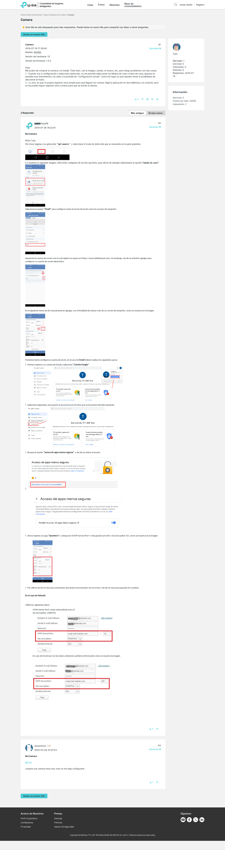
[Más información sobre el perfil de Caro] (185, 47)
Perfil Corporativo (29, 818)
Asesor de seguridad (64, 826)
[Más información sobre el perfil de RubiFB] (29, 125)
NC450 (37, 52)
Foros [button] (101, 4)
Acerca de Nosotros (32, 813)
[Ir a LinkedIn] (201, 819)
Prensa (58, 813)
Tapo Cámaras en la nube (54, 15)
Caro (175, 53)
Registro (200, 5)
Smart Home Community (31, 15)
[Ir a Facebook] (189, 819)
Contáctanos (27, 822)
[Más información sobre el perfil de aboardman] (29, 747)
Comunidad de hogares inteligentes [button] (51, 5)
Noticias (58, 818)
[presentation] (29, 125)
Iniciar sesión (186, 5)
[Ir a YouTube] (183, 819)
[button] (90, 4)
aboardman (40, 745)
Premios (58, 822)
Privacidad (26, 826)
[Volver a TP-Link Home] (29, 4)
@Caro (28, 762)
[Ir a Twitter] (195, 820)
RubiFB (44, 123)
